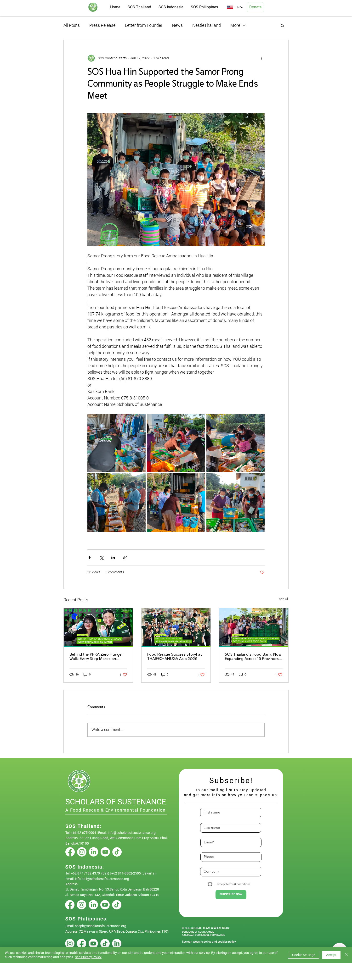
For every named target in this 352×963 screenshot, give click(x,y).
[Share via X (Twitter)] (101, 557)
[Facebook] (70, 852)
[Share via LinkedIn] (113, 557)
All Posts (71, 25)
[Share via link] (125, 557)
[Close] (346, 955)
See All (284, 599)
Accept (331, 955)
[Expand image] (116, 443)
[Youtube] (105, 852)
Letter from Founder (143, 25)
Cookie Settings (303, 955)
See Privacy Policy (88, 957)
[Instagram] (81, 852)
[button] (282, 25)
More (235, 25)
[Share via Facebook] (89, 557)
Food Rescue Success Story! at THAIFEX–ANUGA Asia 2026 (174, 657)
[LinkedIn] (93, 852)
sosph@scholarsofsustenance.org (100, 926)
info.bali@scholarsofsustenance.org (102, 879)
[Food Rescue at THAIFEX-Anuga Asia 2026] (176, 627)
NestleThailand (206, 25)
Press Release (102, 25)
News (177, 25)
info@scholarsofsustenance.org (132, 833)
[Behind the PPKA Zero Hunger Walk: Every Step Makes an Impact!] (98, 627)
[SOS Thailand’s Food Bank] (253, 627)
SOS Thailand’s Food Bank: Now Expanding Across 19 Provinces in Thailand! (253, 657)
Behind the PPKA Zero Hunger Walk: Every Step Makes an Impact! (96, 657)
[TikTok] (117, 852)
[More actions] (262, 58)
